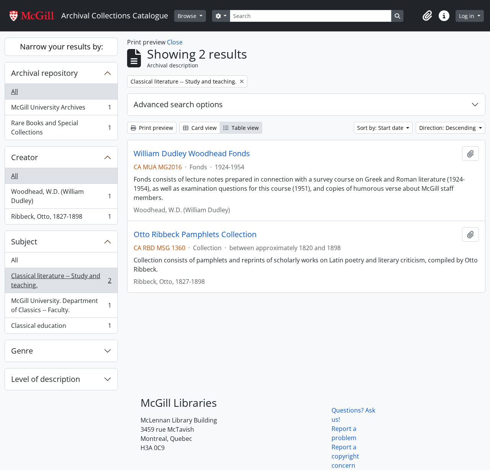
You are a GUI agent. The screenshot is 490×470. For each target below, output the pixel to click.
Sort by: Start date (381, 127)
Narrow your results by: (61, 46)
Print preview (155, 127)
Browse (188, 16)
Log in (467, 16)
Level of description (45, 379)
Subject (24, 241)
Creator (24, 157)
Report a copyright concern (345, 456)
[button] (427, 15)
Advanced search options (178, 104)
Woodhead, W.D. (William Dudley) (61, 196)
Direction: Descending (448, 127)
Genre (22, 351)
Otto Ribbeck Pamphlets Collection (195, 234)
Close (175, 42)
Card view (203, 127)
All (14, 91)
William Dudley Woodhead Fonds (192, 153)
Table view (244, 127)
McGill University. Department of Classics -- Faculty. (61, 305)
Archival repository (44, 73)
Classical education (61, 327)
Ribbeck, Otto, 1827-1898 (61, 218)
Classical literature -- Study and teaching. (61, 280)
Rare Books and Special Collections (61, 127)
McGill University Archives (61, 109)
